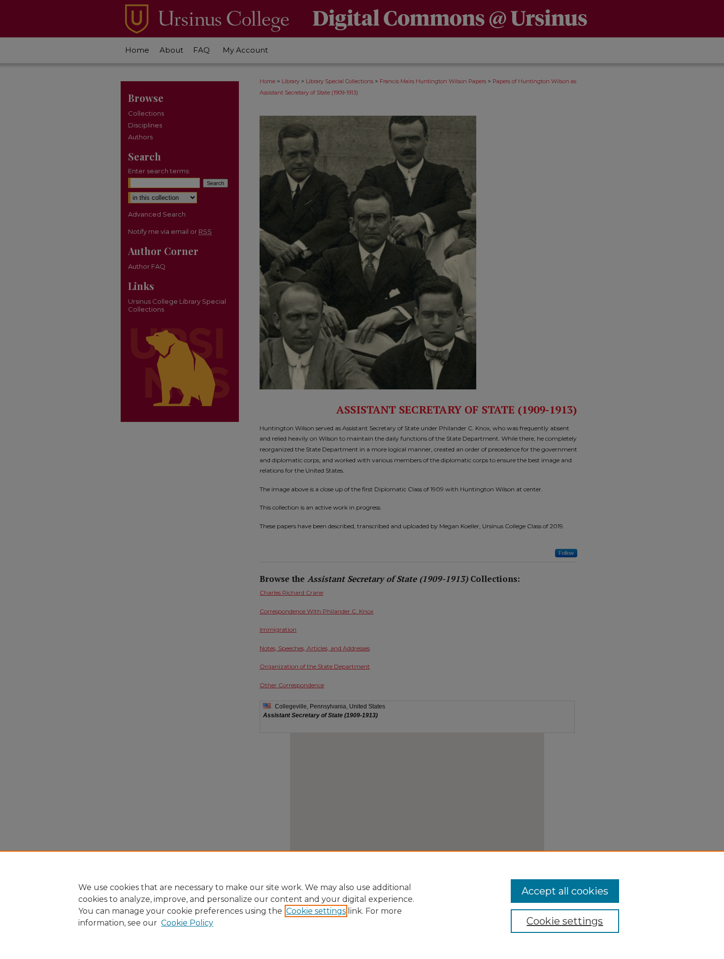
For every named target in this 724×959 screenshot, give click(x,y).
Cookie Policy (187, 922)
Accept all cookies (565, 891)
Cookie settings (316, 911)
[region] (362, 905)
